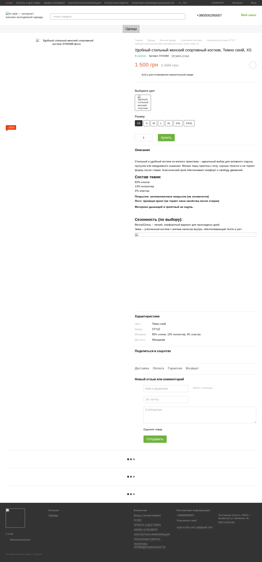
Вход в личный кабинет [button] (147, 515)
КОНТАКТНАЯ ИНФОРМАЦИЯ (84, 3)
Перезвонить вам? (187, 520)
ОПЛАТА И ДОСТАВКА (28, 3)
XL (169, 123)
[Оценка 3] (181, 429)
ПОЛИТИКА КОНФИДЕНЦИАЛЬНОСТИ (153, 3)
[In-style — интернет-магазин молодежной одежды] (15, 518)
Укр (180, 3)
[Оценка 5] (193, 429)
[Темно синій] (143, 103)
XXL (178, 123)
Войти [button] (145, 74)
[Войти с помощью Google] (223, 388)
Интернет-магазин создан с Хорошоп (24, 554)
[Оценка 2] (175, 429)
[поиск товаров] (182, 16)
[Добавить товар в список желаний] (252, 64)
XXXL (189, 123)
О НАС (9, 3)
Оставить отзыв (180, 56)
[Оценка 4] (187, 429)
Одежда (131, 28)
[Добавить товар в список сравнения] (241, 64)
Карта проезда (226, 522)
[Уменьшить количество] (137, 137)
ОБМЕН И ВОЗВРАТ (54, 3)
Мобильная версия (19, 539)
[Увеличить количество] (149, 137)
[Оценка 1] (169, 429)
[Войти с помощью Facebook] (216, 388)
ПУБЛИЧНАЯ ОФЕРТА (116, 3)
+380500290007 (209, 15)
